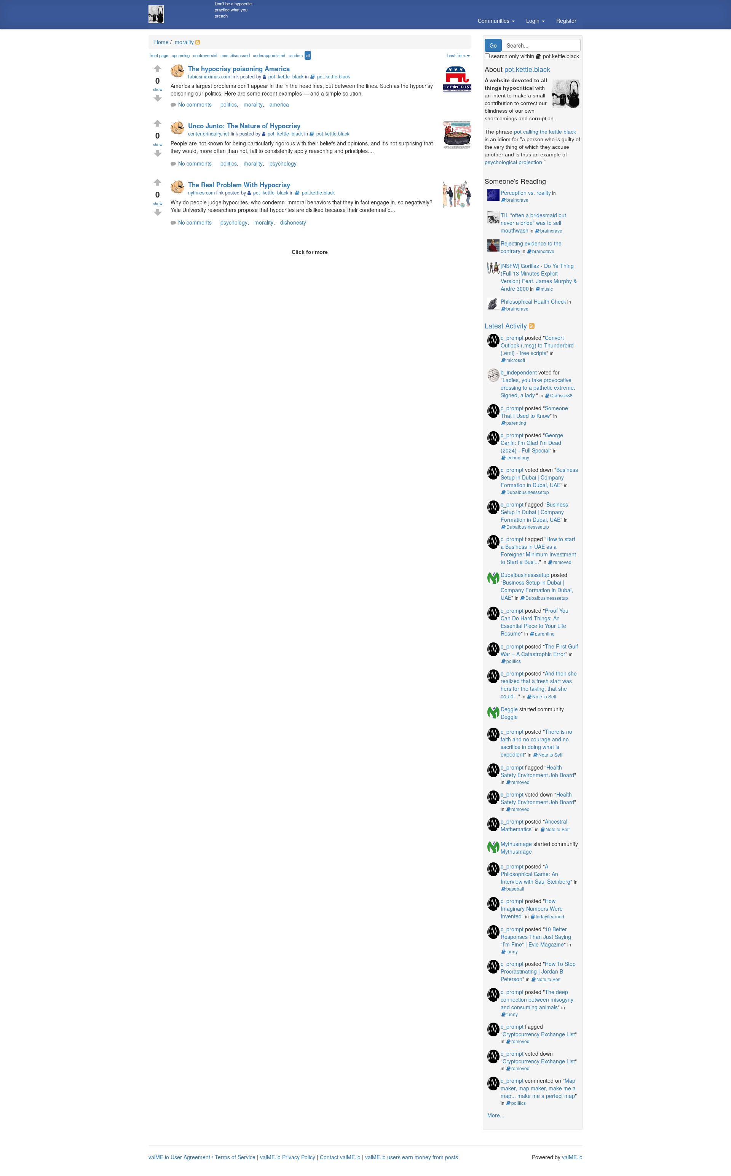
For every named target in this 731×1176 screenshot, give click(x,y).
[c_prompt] (493, 340)
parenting (516, 422)
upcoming (181, 55)
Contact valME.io (340, 1157)
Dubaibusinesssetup (527, 492)
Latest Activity (506, 325)
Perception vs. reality (526, 192)
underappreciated (269, 55)
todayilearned (550, 916)
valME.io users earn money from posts (411, 1157)
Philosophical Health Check (533, 301)
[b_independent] (493, 374)
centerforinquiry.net (208, 133)
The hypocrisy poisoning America (239, 68)
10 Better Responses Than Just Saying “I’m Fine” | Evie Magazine (536, 936)
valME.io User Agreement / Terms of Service (201, 1157)
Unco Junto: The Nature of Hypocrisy (244, 125)
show (158, 89)
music (547, 288)
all (308, 55)
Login (533, 20)
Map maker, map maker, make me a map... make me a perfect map (538, 1088)
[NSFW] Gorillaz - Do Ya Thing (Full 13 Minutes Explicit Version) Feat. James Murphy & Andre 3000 (539, 277)
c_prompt (512, 337)
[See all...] (533, 325)
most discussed (235, 55)
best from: (456, 55)
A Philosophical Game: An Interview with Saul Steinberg (535, 873)
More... (495, 1115)
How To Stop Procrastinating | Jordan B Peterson (538, 971)
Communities (494, 20)
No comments (195, 104)
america (279, 104)
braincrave (517, 199)
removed (562, 562)
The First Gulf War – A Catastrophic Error (539, 650)
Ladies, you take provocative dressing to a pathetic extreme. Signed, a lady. (538, 387)
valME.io (572, 1157)
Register (566, 20)
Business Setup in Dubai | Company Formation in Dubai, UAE (539, 477)
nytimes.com (201, 192)
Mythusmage (516, 844)
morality (183, 42)
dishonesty (293, 222)
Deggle (509, 709)
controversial (205, 55)
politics (228, 104)
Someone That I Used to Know (534, 411)
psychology (283, 163)
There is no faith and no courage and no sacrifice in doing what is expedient (536, 743)
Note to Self (544, 696)
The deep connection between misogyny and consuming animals (537, 999)
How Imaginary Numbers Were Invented (532, 908)
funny (512, 951)
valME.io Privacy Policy (287, 1157)
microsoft (515, 360)
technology (517, 457)
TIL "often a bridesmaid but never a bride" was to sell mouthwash (533, 222)
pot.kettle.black (333, 76)
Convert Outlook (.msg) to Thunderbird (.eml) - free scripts (537, 345)
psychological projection (513, 162)
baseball (515, 888)
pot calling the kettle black (545, 132)
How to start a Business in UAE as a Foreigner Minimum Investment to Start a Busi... (538, 550)
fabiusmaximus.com (209, 76)
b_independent (519, 372)
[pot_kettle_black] (179, 71)
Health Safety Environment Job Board (537, 771)
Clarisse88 (561, 395)
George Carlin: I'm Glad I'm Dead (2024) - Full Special (532, 442)
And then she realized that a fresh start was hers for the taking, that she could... (539, 684)
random (296, 55)
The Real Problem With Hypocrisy (239, 184)
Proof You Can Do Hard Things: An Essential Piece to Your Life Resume (534, 622)
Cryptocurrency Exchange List (539, 1034)
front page (159, 55)
